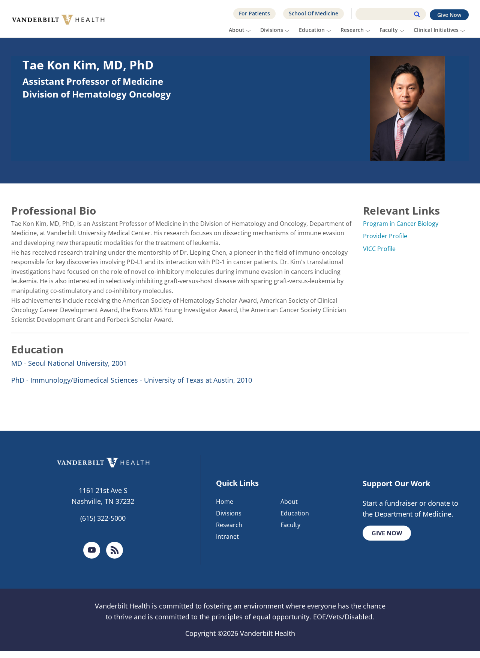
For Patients (254, 13)
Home (224, 501)
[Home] (61, 19)
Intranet (227, 536)
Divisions (271, 29)
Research (352, 29)
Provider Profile (385, 236)
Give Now (449, 14)
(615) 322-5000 (103, 518)
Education (312, 29)
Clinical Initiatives (436, 29)
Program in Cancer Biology (400, 223)
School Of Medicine (313, 13)
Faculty (389, 29)
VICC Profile (379, 249)
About (236, 29)
